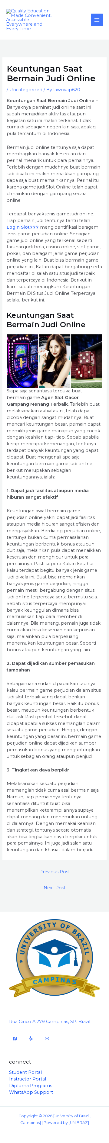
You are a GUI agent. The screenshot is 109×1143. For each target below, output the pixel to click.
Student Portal (25, 1072)
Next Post (55, 887)
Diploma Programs (30, 1085)
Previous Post (54, 871)
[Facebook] (15, 1038)
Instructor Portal (27, 1079)
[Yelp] (31, 1038)
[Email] (47, 1038)
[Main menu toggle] (97, 20)
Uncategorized (25, 89)
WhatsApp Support (31, 1092)
